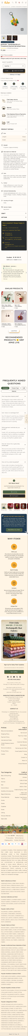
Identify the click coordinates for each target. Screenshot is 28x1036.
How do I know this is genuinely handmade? (11, 444)
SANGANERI (11, 913)
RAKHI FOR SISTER (15, 891)
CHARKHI (8, 93)
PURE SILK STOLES (6, 998)
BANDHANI (17, 911)
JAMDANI (18, 913)
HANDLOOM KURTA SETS (8, 1006)
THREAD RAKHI (15, 887)
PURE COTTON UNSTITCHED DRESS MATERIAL (14, 970)
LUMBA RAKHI (15, 889)
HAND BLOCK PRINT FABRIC (8, 934)
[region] (14, 272)
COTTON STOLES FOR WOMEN (15, 996)
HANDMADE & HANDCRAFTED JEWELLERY (12, 1018)
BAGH (12, 919)
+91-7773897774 (9, 239)
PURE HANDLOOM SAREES (8, 976)
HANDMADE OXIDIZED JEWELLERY (10, 1022)
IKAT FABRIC (9, 936)
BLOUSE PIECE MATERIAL (19, 1029)
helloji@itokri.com (9, 244)
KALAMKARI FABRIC (19, 936)
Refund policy (19, 835)
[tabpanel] (14, 646)
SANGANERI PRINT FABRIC (8, 938)
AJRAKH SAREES (21, 976)
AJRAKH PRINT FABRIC (16, 927)
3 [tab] (14, 659)
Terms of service (19, 838)
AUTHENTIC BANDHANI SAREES (9, 978)
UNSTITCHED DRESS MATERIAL (9, 948)
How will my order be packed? (10, 462)
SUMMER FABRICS (6, 899)
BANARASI (8, 922)
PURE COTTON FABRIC (19, 930)
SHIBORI (15, 917)
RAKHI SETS (23, 887)
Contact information (19, 840)
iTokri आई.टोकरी (10, 835)
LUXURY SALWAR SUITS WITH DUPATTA (11, 1004)
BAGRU (8, 919)
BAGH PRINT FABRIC (6, 930)
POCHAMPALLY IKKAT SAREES (14, 982)
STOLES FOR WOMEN (20, 990)
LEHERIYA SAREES (6, 984)
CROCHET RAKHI (5, 885)
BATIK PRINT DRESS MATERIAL (16, 958)
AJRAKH (11, 911)
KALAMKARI (4, 911)
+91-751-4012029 (18, 239)
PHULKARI (11, 915)
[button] (2, 2)
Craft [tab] (24, 388)
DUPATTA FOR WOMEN (7, 990)
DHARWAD (4, 915)
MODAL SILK (4, 917)
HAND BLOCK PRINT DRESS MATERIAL (11, 960)
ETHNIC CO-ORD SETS (15, 1008)
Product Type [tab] (15, 388)
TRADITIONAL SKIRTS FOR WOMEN (10, 1027)
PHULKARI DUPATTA (7, 992)
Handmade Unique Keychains (7, 6)
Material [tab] (14, 391)
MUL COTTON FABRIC (7, 932)
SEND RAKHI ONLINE (18, 883)
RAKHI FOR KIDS (6, 889)
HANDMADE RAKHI (6, 883)
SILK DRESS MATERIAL (18, 966)
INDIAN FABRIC (5, 927)
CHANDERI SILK (19, 915)
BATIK (10, 917)
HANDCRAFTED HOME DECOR (9, 1010)
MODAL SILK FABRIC (11, 940)
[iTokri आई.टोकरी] (7, 2)
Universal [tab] (5, 388)
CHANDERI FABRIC (19, 932)
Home (2, 6)
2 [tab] (13, 659)
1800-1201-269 (12, 715)
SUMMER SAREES (16, 899)
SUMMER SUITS (15, 901)
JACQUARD (4, 913)
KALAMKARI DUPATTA (13, 994)
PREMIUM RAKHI (15, 885)
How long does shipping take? (10, 396)
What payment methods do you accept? (11, 428)
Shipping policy (9, 840)
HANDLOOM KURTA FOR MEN (15, 1016)
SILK (16, 919)
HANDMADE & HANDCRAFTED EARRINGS (12, 1020)
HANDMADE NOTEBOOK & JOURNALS (11, 1025)
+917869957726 (8, 235)
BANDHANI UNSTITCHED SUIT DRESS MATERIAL (14, 968)
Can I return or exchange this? (10, 412)
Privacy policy (9, 838)
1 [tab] (12, 659)
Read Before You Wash (14, 529)
